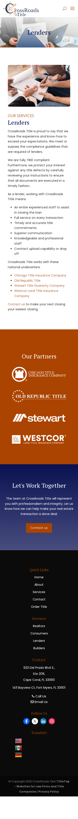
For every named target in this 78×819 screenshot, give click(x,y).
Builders (39, 648)
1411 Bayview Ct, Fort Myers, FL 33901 (39, 687)
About (39, 584)
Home (39, 577)
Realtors (39, 626)
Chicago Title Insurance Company (40, 275)
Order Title (39, 607)
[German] (20, 754)
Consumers (39, 633)
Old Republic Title (27, 280)
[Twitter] (35, 721)
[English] (20, 740)
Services (39, 592)
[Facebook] (26, 721)
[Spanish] (20, 747)
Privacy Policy (48, 791)
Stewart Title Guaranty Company (39, 285)
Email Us (41, 702)
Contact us (17, 304)
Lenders (39, 641)
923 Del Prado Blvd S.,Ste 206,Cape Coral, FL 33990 (39, 673)
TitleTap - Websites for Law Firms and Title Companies (42, 787)
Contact (39, 599)
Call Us (40, 696)
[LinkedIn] (43, 721)
